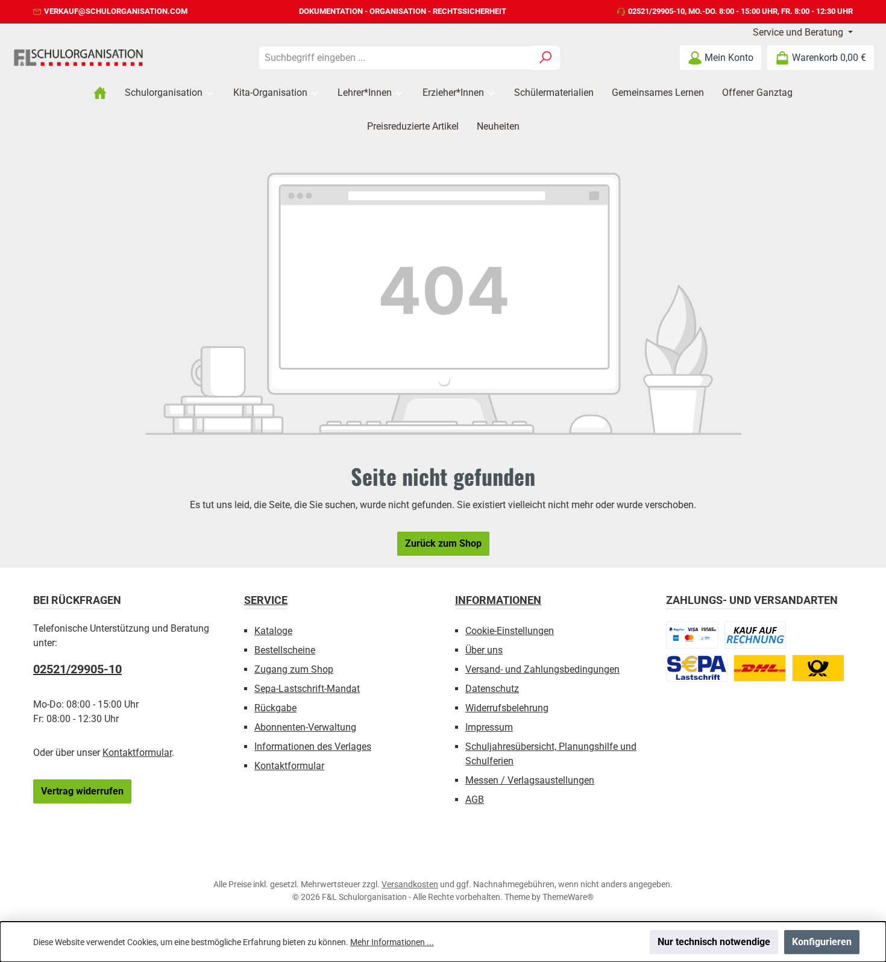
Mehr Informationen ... (392, 942)
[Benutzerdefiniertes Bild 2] (755, 635)
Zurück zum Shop (443, 543)
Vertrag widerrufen (82, 791)
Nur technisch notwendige (714, 942)
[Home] (100, 93)
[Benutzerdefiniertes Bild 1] (692, 635)
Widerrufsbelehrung (506, 708)
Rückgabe (275, 708)
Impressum (489, 727)
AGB (474, 799)
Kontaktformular (137, 752)
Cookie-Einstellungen (509, 631)
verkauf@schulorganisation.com (115, 11)
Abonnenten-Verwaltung (305, 727)
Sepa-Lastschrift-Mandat (307, 688)
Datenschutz (492, 688)
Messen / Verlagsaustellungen (529, 780)
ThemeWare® (568, 897)
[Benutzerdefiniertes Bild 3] (696, 668)
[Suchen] (546, 58)
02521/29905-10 (656, 11)
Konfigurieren (822, 942)
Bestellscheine (284, 650)
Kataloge (273, 631)
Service (265, 600)
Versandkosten (410, 884)
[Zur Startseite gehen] (78, 57)
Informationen (498, 600)
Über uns (484, 650)
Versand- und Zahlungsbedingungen (542, 669)
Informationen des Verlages (312, 746)
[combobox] (395, 58)
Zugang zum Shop (293, 669)
